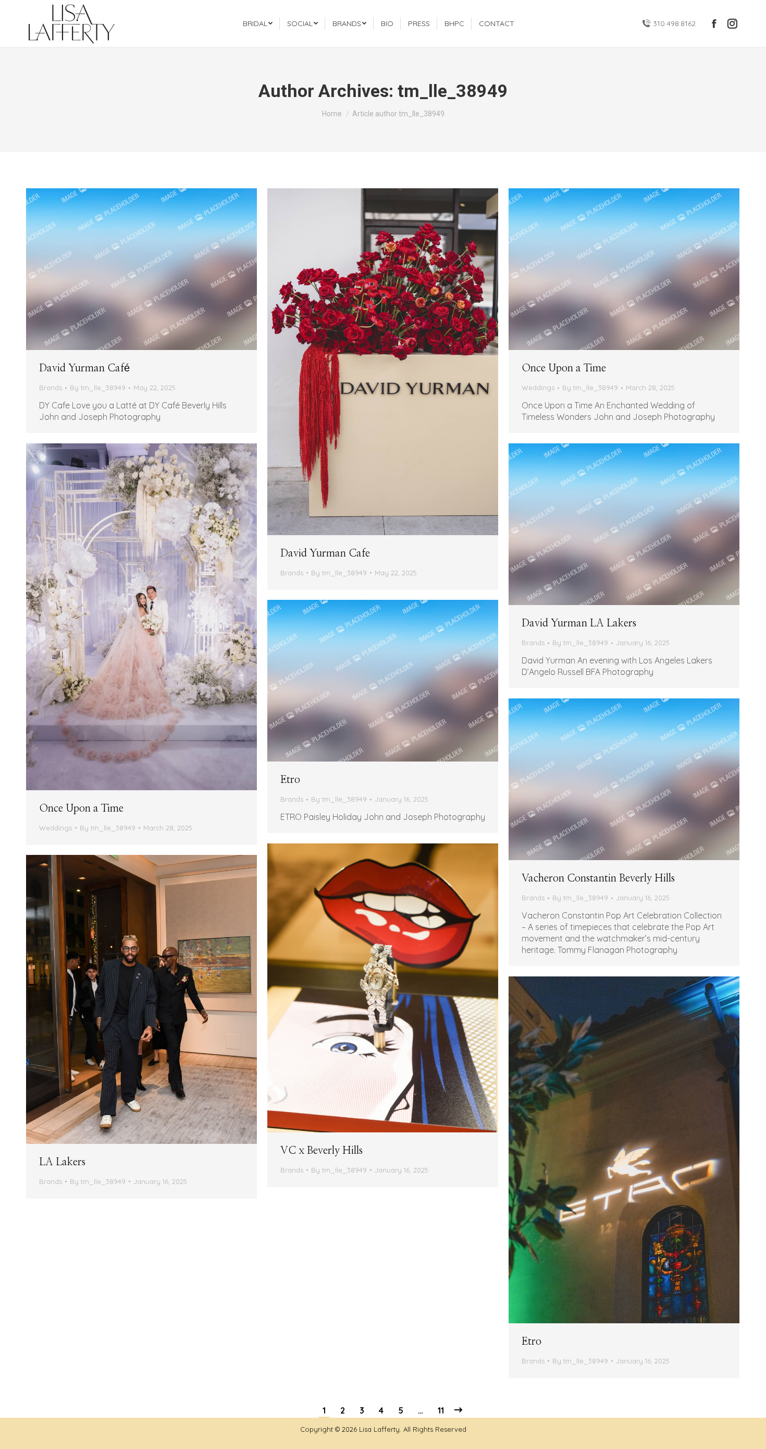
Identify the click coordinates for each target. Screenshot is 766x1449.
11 (441, 1410)
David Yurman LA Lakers (579, 623)
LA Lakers (62, 1162)
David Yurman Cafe (325, 553)
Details (141, 269)
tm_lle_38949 (453, 90)
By (98, 387)
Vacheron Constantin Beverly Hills (598, 878)
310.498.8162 (674, 23)
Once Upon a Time (564, 368)
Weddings (538, 387)
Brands (50, 387)
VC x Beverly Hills (321, 1150)
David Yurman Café (84, 368)
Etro (290, 780)
